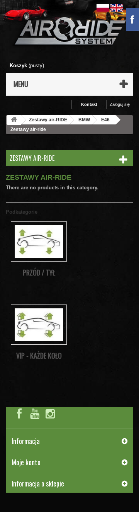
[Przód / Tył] (39, 241)
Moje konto (26, 462)
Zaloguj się (120, 104)
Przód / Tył (39, 272)
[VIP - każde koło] (39, 324)
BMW (84, 119)
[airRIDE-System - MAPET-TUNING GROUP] (69, 33)
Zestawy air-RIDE (48, 119)
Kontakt (89, 104)
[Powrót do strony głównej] (14, 120)
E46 (105, 119)
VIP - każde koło (39, 355)
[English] (116, 7)
